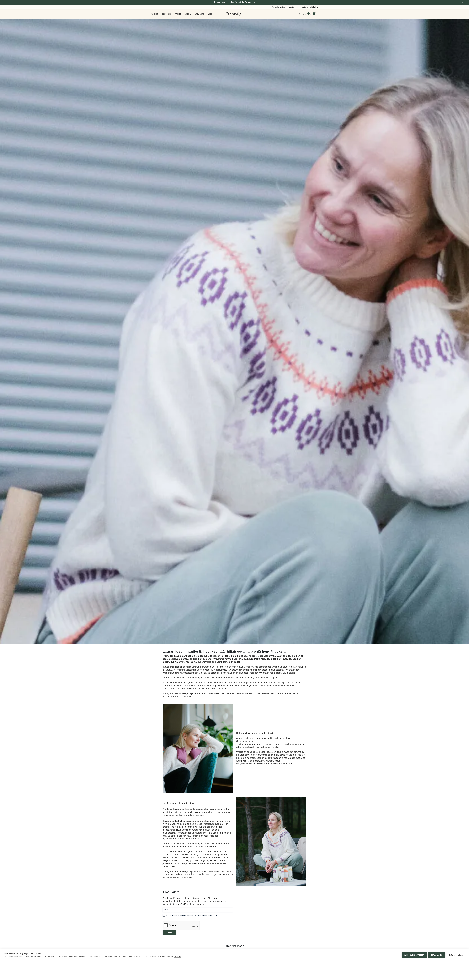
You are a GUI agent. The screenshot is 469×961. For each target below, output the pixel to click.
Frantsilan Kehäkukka (309, 7)
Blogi (210, 14)
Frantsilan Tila (292, 7)
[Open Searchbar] (299, 14)
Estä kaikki (436, 955)
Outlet (178, 14)
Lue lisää (177, 956)
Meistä (188, 14)
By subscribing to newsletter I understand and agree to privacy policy (192, 915)
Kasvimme (199, 14)
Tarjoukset (166, 14)
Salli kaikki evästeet (414, 955)
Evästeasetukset (456, 955)
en (462, 2)
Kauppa (154, 14)
